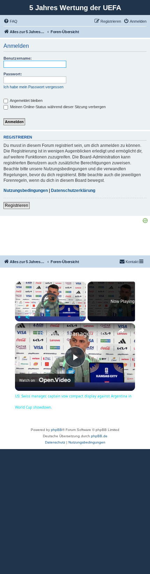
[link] (26, 334)
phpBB (56, 430)
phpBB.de (99, 436)
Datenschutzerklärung (73, 190)
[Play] (19, 317)
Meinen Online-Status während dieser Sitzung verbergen (57, 107)
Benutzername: (17, 58)
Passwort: (12, 74)
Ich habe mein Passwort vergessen (33, 87)
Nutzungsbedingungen (25, 190)
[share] (121, 330)
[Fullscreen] (81, 317)
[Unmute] (27, 317)
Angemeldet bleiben (26, 100)
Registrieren (16, 205)
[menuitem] (10, 21)
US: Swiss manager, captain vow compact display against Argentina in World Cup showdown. (74, 333)
